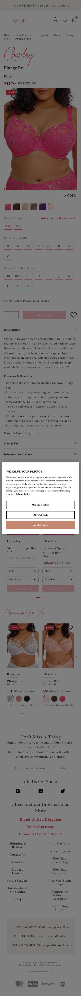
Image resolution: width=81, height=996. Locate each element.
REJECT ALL (40, 515)
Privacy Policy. (23, 494)
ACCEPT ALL (40, 525)
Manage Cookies (40, 505)
